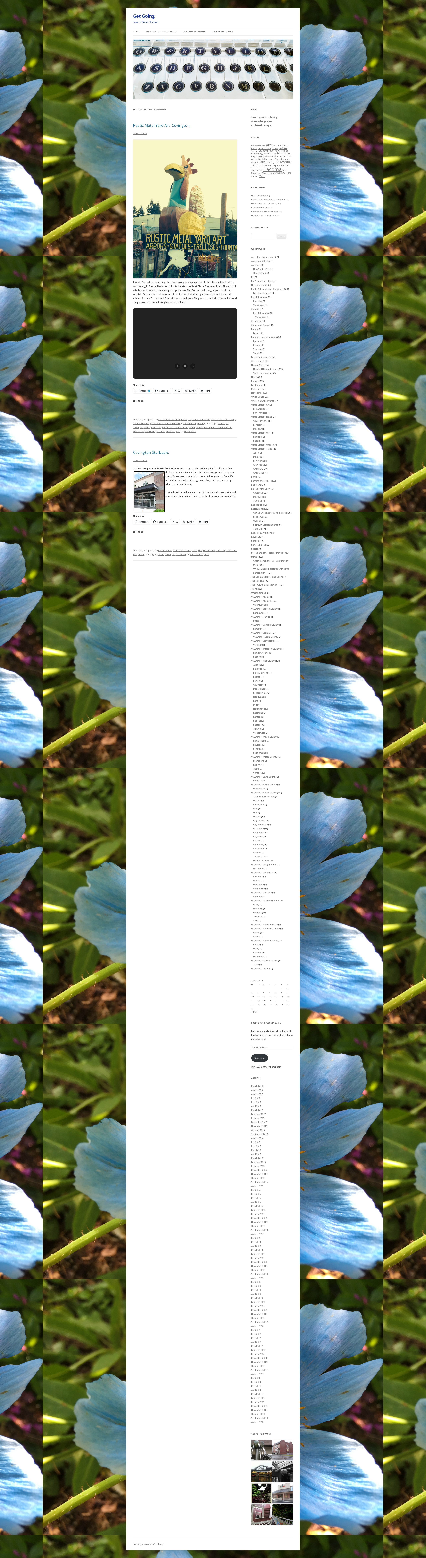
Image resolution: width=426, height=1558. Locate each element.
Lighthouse (256, 384)
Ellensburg (258, 760)
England (257, 340)
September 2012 (259, 1321)
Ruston (256, 840)
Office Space (257, 396)
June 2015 (256, 1193)
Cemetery (256, 320)
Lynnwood (258, 884)
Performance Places (261, 480)
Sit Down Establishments (265, 524)
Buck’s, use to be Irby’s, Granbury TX (269, 199)
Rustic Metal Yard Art (221, 427)
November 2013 (259, 1265)
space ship (150, 431)
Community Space (260, 324)
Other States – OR (260, 432)
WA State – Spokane (261, 892)
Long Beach (259, 788)
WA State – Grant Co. (261, 632)
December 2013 (259, 1261)
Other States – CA (260, 404)
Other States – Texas (261, 448)
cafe (260, 148)
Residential (257, 504)
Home (136, 31)
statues (161, 431)
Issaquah (258, 696)
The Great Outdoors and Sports (267, 576)
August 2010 (257, 1421)
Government (257, 360)
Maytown (258, 908)
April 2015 (256, 1201)
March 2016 (257, 1158)
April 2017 (256, 1106)
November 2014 (259, 1221)
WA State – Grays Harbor (263, 640)
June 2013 (256, 1285)
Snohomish (259, 888)
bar (286, 145)
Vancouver (258, 304)
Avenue (281, 145)
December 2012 (259, 1309)
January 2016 (257, 1166)
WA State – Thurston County (265, 900)
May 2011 (256, 1385)
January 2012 (257, 1353)
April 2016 (256, 1154)
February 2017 (258, 1114)
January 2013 (257, 1305)
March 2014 (257, 1249)
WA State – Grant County (265, 636)
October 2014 (258, 1225)
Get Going (144, 16)
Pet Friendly (257, 484)
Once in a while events (262, 400)
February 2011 (258, 1397)
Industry (255, 380)
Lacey (256, 904)
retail (261, 165)
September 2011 (259, 1369)
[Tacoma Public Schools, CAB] (261, 1514)
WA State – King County (263, 660)
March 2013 (257, 1297)
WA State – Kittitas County (264, 756)
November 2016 (259, 1126)
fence (147, 427)
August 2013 (257, 1277)
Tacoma (272, 169)
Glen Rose (258, 464)
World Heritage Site (263, 372)
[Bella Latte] (282, 1493)
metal (192, 427)
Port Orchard (259, 740)
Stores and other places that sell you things (214, 419)
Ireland (256, 344)
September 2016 (259, 1134)
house (259, 156)
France (256, 332)
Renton (257, 716)
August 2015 (257, 1185)
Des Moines (259, 688)
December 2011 (259, 1357)
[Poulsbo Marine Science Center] (282, 1471)
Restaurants (209, 550)
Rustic (207, 427)
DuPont (257, 800)
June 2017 (256, 1102)
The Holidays (257, 580)
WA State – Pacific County (264, 784)
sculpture (275, 165)
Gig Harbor (258, 820)
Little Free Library (261, 292)
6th (252, 145)
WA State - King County (194, 423)
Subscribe (259, 1057)
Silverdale (258, 748)
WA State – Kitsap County (264, 736)
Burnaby (257, 300)
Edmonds (258, 876)
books (254, 148)
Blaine (256, 932)
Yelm (255, 920)
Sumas (256, 936)
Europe (255, 328)
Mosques (258, 496)
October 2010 (258, 1413)
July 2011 (255, 1377)
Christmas (266, 148)
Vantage (257, 772)
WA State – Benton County (264, 608)
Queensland (259, 272)
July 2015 (255, 1189)
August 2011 (257, 1373)
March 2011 (257, 1393)
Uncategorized (258, 592)
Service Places (258, 544)
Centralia (257, 780)
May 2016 (256, 1150)
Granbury (256, 153)
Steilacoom (258, 848)
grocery (265, 153)
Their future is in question (264, 584)
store (260, 170)
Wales (256, 352)
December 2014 (259, 1217)
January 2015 (257, 1213)
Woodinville (259, 732)
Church (275, 148)
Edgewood (258, 804)
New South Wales (262, 268)
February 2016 (258, 1162)
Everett (256, 880)
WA (262, 175)
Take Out (220, 550)
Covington (186, 419)
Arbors (221, 423)
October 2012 (258, 1317)
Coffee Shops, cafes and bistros (174, 550)
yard (178, 431)
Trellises (170, 431)
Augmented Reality (260, 260)
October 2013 (258, 1269)
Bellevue (257, 668)
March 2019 (257, 1086)
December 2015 (259, 1169)
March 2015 (257, 1205)
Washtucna (259, 604)
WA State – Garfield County (265, 624)
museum (270, 159)
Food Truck (258, 516)
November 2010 (259, 1409)
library (279, 156)
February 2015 (258, 1209)
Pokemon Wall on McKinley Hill (266, 211)
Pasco (256, 620)
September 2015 (259, 1181)
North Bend (259, 708)
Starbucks (181, 554)
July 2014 (255, 1237)
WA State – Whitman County (265, 940)
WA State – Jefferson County (265, 648)
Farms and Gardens (261, 356)
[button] (177, 366)
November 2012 (259, 1313)
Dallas (256, 456)
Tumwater (258, 916)
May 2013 (256, 1289)
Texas (284, 170)
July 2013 (255, 1281)
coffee (161, 554)
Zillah (256, 964)
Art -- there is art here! (169, 419)
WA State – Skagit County (263, 864)
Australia (255, 264)
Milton (256, 704)
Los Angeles (259, 408)
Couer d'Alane (260, 420)
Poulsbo (257, 744)
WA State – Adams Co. (262, 600)
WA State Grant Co (260, 968)
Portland (257, 436)
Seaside (257, 440)
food (286, 150)
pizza (267, 162)
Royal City (256, 536)
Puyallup (275, 162)
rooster (199, 427)
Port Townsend (261, 652)
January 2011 (257, 1401)
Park (262, 162)
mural (262, 159)
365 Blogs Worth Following (161, 31)
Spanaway (258, 844)
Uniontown (258, 956)
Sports (254, 548)
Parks (254, 476)
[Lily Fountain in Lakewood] (261, 1450)
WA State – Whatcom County (265, 928)
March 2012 (257, 1345)
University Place (282, 172)
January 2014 (257, 1257)
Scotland (257, 348)
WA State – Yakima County (264, 960)
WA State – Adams (260, 596)
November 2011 (259, 1361)
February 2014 (258, 1253)
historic (282, 153)
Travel (254, 588)
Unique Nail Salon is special (265, 215)
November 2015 (259, 1173)
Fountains (156, 427)
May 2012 (256, 1337)
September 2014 (259, 1229)
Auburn (257, 664)
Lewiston (257, 424)
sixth (253, 170)
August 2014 (257, 1233)
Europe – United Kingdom (264, 336)
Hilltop (273, 153)
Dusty (256, 948)
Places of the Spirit (260, 488)
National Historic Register (266, 368)
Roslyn (256, 764)
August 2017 (257, 1094)
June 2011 (256, 1381)
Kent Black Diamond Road (175, 427)
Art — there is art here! (262, 256)
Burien (256, 680)
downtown (268, 150)
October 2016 (258, 1130)
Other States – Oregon (262, 444)
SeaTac (257, 720)
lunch (285, 156)
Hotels (254, 376)
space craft (138, 431)
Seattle (285, 165)
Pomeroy (257, 628)
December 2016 (259, 1122)
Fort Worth (258, 460)
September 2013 (259, 1273)
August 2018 (257, 1090)
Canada (255, 308)
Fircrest (257, 816)
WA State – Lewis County (263, 776)
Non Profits (257, 392)
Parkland (257, 832)
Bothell (256, 676)
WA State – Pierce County (264, 792)
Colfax (256, 944)
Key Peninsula (260, 824)
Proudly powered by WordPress (148, 1544)
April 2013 (256, 1293)
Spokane (257, 896)
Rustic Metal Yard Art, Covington (161, 125)
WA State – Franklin (261, 616)
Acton (256, 452)
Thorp (256, 768)
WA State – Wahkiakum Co (264, 924)
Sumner (257, 852)
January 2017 (257, 1118)
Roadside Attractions (261, 532)
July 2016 (255, 1142)
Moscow (257, 428)
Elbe (255, 808)
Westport (258, 644)
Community (256, 151)
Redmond (258, 712)
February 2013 (258, 1301)
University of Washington (262, 173)
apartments (260, 145)
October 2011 (258, 1365)
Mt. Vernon (258, 868)
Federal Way (259, 692)
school (267, 165)
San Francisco (260, 412)
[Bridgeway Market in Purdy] (261, 1471)
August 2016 (257, 1138)
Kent (255, 700)
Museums (256, 388)
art (227, 423)
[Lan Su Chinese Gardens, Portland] (261, 1493)
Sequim (257, 656)
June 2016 (256, 1146)
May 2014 (256, 1241)
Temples (257, 500)
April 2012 (256, 1341)
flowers (279, 150)
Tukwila (257, 728)
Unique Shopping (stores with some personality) (157, 423)
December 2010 (259, 1405)
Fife (255, 812)
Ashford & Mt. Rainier (264, 796)
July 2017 (255, 1098)
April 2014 (256, 1245)
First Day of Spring (260, 195)
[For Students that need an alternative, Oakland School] (282, 1450)
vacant (255, 176)
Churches (258, 492)
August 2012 (257, 1325)
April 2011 (256, 1389)
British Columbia (259, 296)
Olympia (279, 159)
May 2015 (256, 1197)
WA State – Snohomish (262, 872)
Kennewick (258, 612)
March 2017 (257, 1110)
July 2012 (255, 1329)
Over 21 (257, 520)
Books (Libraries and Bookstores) (268, 288)
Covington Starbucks (151, 452)
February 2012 (258, 1349)
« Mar (254, 1011)
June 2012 (256, 1333)
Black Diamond (260, 672)
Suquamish (259, 752)
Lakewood (269, 156)
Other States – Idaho (261, 416)
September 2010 (259, 1417)
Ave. (274, 145)
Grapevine (258, 472)
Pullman (257, 952)
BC (252, 276)
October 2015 (258, 1177)
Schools (255, 540)
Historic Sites (257, 364)
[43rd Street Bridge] (282, 1514)
